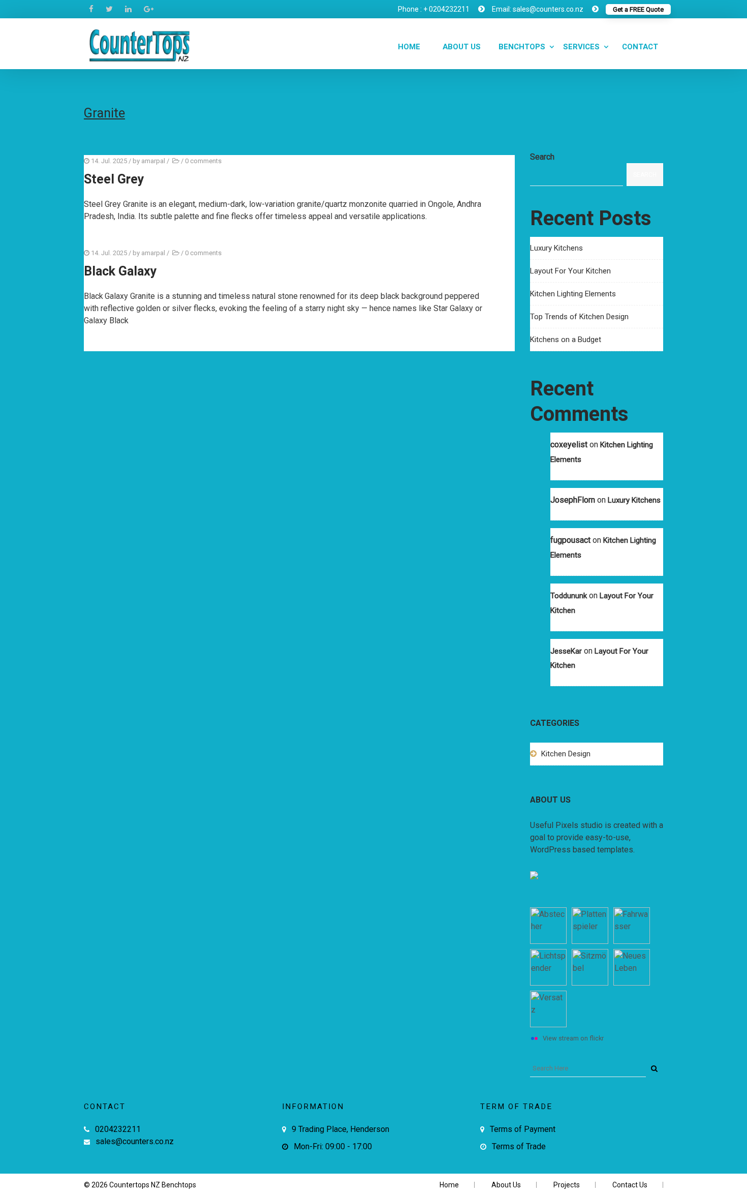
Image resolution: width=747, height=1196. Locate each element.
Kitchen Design (565, 753)
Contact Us (629, 1185)
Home (408, 46)
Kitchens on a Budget (565, 339)
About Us (461, 46)
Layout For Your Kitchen (570, 270)
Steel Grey (114, 179)
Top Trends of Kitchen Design (579, 316)
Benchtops (522, 46)
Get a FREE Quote (638, 9)
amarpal (153, 161)
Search (542, 157)
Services (581, 46)
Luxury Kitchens (556, 248)
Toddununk (568, 595)
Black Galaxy (120, 271)
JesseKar (566, 651)
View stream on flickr (573, 1038)
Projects (566, 1185)
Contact (639, 46)
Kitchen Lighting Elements (573, 293)
